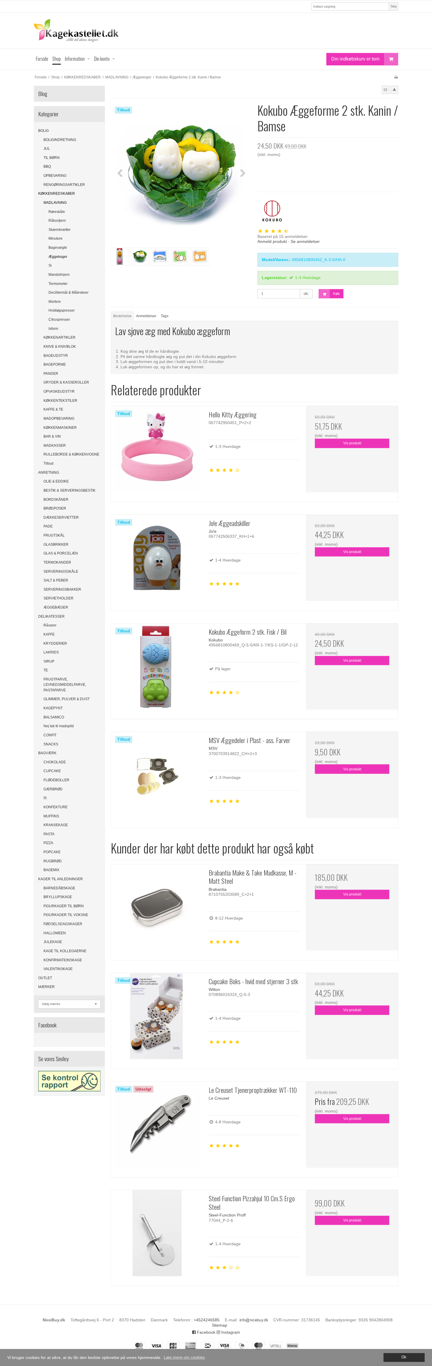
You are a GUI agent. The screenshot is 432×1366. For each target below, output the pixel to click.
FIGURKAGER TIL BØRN (63, 906)
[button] (385, 90)
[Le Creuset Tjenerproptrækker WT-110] (157, 1127)
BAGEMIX (51, 870)
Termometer (58, 284)
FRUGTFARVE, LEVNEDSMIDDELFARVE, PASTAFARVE (64, 684)
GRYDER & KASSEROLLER (66, 382)
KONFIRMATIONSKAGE (62, 960)
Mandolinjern (59, 275)
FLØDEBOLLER (56, 780)
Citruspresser (59, 319)
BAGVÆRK (47, 753)
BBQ (47, 166)
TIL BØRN (51, 158)
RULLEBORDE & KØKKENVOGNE (71, 454)
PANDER (50, 374)
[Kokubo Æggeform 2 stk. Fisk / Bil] (157, 669)
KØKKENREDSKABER (56, 193)
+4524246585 (207, 1320)
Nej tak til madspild (58, 726)
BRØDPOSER (54, 508)
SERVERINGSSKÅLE (60, 571)
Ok (403, 1357)
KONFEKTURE (55, 807)
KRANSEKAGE (55, 825)
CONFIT (49, 735)
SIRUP (48, 661)
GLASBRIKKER (55, 544)
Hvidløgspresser (61, 310)
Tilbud (48, 463)
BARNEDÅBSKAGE (59, 888)
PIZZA (48, 843)
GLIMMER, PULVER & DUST (66, 699)
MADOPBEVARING (58, 418)
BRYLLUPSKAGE (57, 897)
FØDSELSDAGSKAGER (62, 924)
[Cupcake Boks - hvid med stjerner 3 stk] (157, 1019)
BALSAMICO (53, 717)
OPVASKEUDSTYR (59, 391)
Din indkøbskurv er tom (355, 58)
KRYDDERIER (55, 643)
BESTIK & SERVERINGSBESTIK (69, 490)
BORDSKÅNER (55, 500)
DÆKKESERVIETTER (61, 517)
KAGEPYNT (53, 708)
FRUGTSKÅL (54, 535)
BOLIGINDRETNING (59, 140)
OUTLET (45, 978)
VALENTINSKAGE (58, 969)
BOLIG (43, 131)
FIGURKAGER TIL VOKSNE (65, 915)
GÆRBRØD (53, 789)
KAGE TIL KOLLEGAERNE (64, 951)
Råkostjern (57, 221)
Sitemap (219, 1325)
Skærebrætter (59, 230)
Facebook (205, 1332)
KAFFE (49, 634)
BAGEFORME (54, 364)
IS (45, 798)
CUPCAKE (52, 771)
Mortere (54, 302)
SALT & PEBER (55, 580)
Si (50, 265)
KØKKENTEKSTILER (60, 401)
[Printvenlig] (396, 77)
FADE (48, 526)
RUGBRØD (52, 861)
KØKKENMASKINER (60, 428)
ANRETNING (48, 473)
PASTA (48, 834)
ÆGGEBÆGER (55, 607)
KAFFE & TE (53, 409)
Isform (53, 329)
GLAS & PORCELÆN (60, 553)
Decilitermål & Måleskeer (68, 292)
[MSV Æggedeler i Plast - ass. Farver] (157, 778)
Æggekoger (57, 257)
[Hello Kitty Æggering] (157, 452)
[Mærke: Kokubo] (272, 211)
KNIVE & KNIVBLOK (59, 347)
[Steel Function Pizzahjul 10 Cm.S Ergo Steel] (157, 1236)
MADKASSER (54, 445)
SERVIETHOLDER (58, 598)
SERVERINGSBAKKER (62, 589)
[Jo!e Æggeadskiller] (157, 560)
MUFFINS (51, 816)
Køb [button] (336, 294)
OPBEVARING (54, 176)
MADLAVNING (55, 203)
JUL (46, 149)
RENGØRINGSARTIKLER (64, 185)
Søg (393, 6)
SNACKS (50, 744)
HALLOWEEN (54, 933)
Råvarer (49, 625)
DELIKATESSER (51, 616)
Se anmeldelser (305, 241)
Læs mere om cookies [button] (184, 1357)
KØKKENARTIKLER (59, 337)
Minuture (55, 238)
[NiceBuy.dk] (216, 30)
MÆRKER (46, 987)
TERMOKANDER (57, 562)
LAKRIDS (51, 652)
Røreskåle (56, 212)
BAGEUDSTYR (55, 356)
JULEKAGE (52, 942)
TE (45, 670)
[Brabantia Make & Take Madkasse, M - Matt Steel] (157, 910)
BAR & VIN (52, 436)
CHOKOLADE (54, 762)
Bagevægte (57, 248)
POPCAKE (52, 852)
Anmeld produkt (272, 241)
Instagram (230, 1332)
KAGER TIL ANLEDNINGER (60, 879)
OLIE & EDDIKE (56, 481)
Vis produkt (352, 443)
